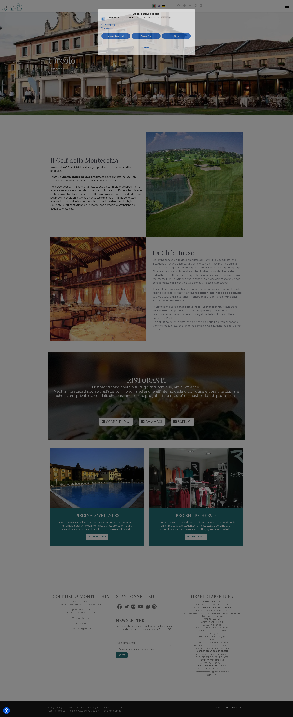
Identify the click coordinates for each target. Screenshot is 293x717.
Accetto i (136, 649)
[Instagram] (196, 5)
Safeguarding (55, 707)
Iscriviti (122, 655)
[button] (6, 710)
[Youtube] (190, 5)
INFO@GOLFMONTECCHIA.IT (81, 610)
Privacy (69, 707)
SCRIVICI (184, 422)
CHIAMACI (153, 422)
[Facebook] (178, 5)
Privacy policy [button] (109, 28)
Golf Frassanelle (56, 711)
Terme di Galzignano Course (83, 711)
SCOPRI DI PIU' (117, 422)
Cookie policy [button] (109, 25)
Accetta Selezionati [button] (116, 36)
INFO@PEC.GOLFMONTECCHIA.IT (81, 613)
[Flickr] (201, 5)
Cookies (80, 707)
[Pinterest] (184, 5)
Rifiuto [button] (176, 36)
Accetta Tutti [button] (146, 36)
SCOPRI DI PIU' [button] (97, 536)
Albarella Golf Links (114, 707)
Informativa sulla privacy (141, 649)
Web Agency (94, 707)
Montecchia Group (111, 711)
